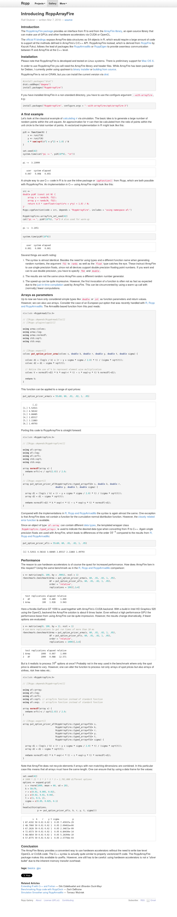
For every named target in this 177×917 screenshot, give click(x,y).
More (62, 3)
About (38, 900)
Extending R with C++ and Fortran (38, 886)
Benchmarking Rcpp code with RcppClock (42, 889)
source (68, 19)
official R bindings (36, 39)
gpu (39, 868)
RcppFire (146, 43)
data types (90, 525)
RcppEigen (100, 46)
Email (153, 900)
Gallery (52, 3)
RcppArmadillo (82, 46)
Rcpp (25, 3)
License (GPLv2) (52, 900)
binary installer (81, 69)
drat (106, 74)
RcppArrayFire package (39, 31)
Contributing (68, 900)
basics (31, 868)
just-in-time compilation (50, 284)
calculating (70, 118)
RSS (143, 900)
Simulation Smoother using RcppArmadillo (42, 892)
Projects (39, 3)
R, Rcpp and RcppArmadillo (80, 513)
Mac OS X (148, 60)
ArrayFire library (113, 31)
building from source (104, 69)
